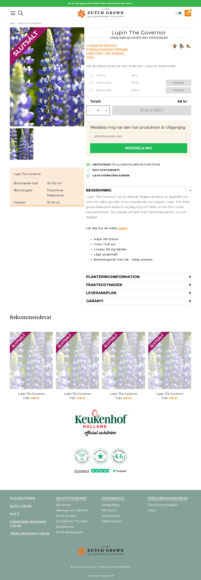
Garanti (94, 301)
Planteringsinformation (113, 277)
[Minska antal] (89, 110)
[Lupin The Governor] (31, 360)
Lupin (122, 228)
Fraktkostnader (104, 285)
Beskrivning (98, 190)
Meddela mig (138, 148)
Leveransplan (101, 293)
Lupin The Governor (31, 394)
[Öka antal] (106, 110)
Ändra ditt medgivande (100, 575)
